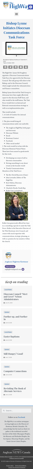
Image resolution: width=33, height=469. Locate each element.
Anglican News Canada (6, 456)
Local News (8, 289)
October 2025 (10, 63)
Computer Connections (15, 371)
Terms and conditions (20, 465)
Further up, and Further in (15, 318)
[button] (30, 7)
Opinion (7, 312)
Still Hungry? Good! (13, 353)
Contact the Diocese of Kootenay (16, 467)
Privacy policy (10, 465)
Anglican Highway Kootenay (16, 261)
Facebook (21, 417)
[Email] (23, 269)
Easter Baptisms (12, 336)
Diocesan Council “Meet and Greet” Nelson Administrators (15, 296)
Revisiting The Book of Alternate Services (15, 389)
